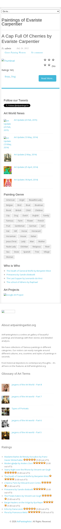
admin (8, 48)
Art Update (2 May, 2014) (25, 154)
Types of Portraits (20, 408)
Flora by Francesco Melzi (16, 512)
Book (8, 210)
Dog (13, 76)
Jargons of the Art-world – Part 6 (27, 420)
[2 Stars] (49, 60)
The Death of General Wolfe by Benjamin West (29, 270)
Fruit (8, 226)
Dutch (25, 215)
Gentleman (20, 226)
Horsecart (36, 231)
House (23, 236)
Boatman (39, 205)
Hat (7, 231)
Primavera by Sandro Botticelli (21, 274)
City (8, 215)
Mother (41, 241)
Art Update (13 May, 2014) (26, 137)
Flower (30, 220)
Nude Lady (11, 246)
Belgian (9, 205)
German (32, 226)
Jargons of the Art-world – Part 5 (27, 432)
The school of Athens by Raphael (22, 282)
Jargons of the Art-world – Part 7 (27, 396)
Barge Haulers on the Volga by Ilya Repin (23, 502)
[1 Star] (45, 60)
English (36, 215)
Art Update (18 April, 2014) (26, 179)
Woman (9, 257)
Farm (20, 220)
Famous (9, 220)
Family (46, 215)
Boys (7, 76)
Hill (15, 231)
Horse (24, 231)
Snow (16, 252)
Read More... (47, 78)
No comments (37, 52)
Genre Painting (11, 52)
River (47, 246)
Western (22, 52)
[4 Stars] (45, 65)
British (18, 210)
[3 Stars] (53, 60)
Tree (37, 252)
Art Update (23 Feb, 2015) (25, 119)
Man (32, 241)
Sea (7, 252)
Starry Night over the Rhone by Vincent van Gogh (27, 469)
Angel (21, 200)
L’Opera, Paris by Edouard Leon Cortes (22, 482)
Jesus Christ (11, 241)
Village (47, 252)
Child (28, 210)
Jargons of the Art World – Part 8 (27, 384)
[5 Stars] (49, 65)
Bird (19, 205)
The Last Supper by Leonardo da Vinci (24, 278)
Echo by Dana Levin (13, 509)
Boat (28, 205)
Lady (23, 241)
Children (39, 210)
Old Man (24, 246)
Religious (37, 246)
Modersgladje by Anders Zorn (18, 463)
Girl (42, 226)
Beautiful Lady (35, 200)
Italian (33, 236)
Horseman (11, 236)
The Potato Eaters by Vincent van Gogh (22, 495)
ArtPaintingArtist (13, 3)
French (41, 220)
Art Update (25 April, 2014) (26, 167)
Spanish (26, 252)
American (10, 200)
